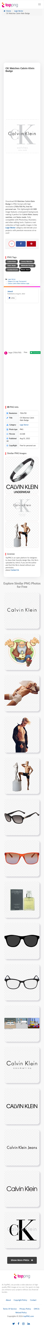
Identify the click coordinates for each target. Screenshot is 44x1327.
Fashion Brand (12, 270)
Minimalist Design (27, 266)
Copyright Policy (20, 1300)
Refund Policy (21, 1313)
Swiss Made (11, 266)
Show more (25, 270)
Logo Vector (18, 11)
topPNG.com (28, 1316)
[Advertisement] (22, 40)
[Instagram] (23, 1324)
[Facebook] (20, 244)
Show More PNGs (20, 1260)
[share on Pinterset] (31, 244)
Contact (33, 1300)
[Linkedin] (29, 1324)
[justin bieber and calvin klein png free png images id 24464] (21, 693)
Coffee (12, 298)
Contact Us (15, 570)
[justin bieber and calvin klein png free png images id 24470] (21, 776)
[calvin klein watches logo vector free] (22, 508)
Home (8, 11)
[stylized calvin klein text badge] (21, 610)
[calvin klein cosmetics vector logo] (21, 1065)
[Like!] (12, 244)
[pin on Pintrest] (36, 596)
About (8, 1300)
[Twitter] (13, 1324)
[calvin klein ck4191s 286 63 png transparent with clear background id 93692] (21, 858)
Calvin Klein (11, 261)
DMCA (36, 1309)
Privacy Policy (25, 1309)
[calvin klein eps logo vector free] (21, 1230)
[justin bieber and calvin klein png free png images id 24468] (21, 734)
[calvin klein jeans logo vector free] (21, 1147)
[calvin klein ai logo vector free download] (21, 1189)
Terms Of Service (10, 1309)
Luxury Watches (27, 261)
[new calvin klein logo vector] (21, 1106)
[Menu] (39, 4)
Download (36, 352)
